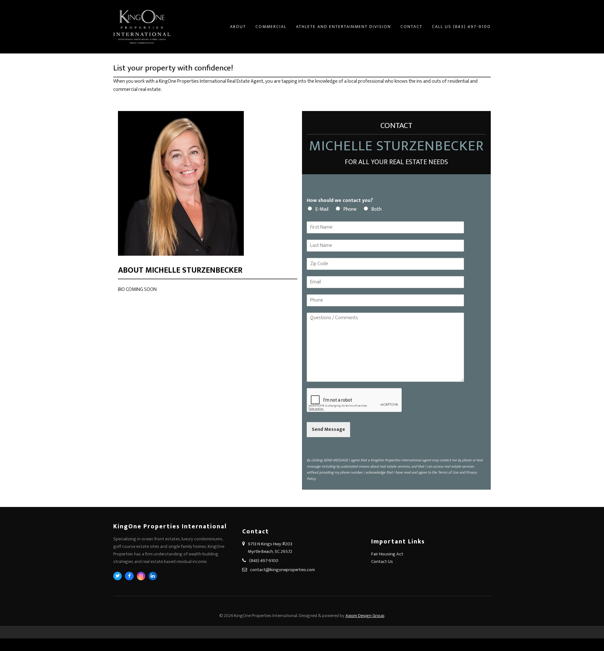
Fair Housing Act (387, 554)
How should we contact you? (340, 201)
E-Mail (321, 209)
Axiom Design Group (364, 616)
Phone (349, 209)
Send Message (328, 429)
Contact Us (382, 561)
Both (376, 209)
